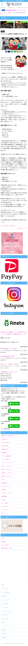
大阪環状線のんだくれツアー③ (9, 371)
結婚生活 (2, 31)
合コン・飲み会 (5, 544)
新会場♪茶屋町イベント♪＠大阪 (9, 348)
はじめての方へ (3, 7)
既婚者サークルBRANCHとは (8, 435)
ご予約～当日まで (6, 442)
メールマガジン (5, 509)
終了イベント (5, 513)
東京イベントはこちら (7, 466)
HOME (2, 584)
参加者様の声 (5, 482)
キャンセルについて (6, 486)
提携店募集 (4, 452)
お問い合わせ (4, 633)
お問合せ (4, 499)
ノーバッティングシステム (8, 462)
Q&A (3, 479)
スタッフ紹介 (5, 506)
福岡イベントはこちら (7, 476)
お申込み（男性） (5, 618)
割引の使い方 (5, 439)
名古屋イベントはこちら (7, 472)
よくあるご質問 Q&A (5, 592)
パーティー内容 (17, 7)
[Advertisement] (14, 567)
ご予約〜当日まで (10, 7)
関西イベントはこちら (7, 469)
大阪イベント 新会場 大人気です (10, 364)
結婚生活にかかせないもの (21, 228)
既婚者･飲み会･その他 (7, 548)
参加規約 (4, 489)
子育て (3, 538)
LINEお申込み (5, 445)
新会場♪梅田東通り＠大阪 (7, 356)
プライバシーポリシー (7, 493)
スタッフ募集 (5, 503)
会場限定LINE (5, 449)
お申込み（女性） (5, 614)
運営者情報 (4, 496)
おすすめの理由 (4, 603)
